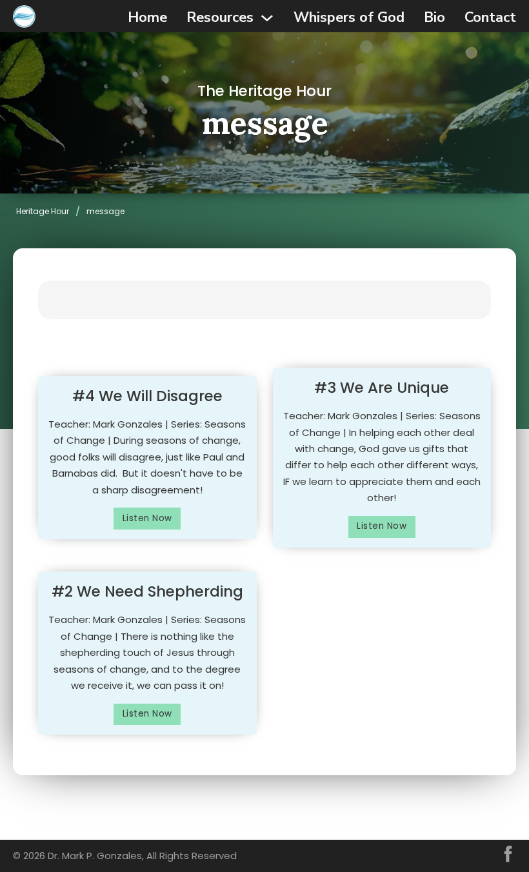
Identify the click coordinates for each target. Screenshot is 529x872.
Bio (434, 17)
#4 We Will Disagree (147, 396)
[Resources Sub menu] (267, 18)
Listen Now (147, 518)
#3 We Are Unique (381, 387)
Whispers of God (349, 17)
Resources (220, 17)
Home (147, 17)
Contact (490, 17)
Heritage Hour (42, 211)
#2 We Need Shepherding (147, 591)
